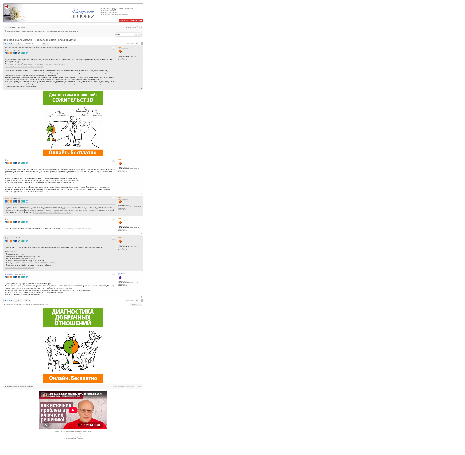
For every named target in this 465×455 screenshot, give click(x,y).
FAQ (121, 21)
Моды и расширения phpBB (73, 437)
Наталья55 (121, 273)
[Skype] (24, 53)
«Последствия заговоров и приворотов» (114, 14)
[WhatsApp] (22, 53)
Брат (119, 47)
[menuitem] (14, 27)
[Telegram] (27, 53)
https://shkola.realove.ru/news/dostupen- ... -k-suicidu (52, 212)
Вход (140, 21)
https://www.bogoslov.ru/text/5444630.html (76, 228)
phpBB (69, 431)
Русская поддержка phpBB (73, 433)
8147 (127, 55)
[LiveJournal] (16, 53)
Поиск (126, 21)
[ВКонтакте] (6, 53)
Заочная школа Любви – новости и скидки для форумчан (40, 39)
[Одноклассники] (11, 53)
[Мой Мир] (14, 53)
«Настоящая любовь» (108, 10)
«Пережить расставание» (109, 12)
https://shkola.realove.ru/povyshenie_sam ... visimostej (24, 66)
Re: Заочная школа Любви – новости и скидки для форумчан (36, 47)
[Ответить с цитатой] (113, 48)
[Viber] (19, 53)
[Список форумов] (16, 13)
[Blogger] (8, 53)
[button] (136, 43)
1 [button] (139, 43)
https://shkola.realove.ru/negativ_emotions (19, 267)
